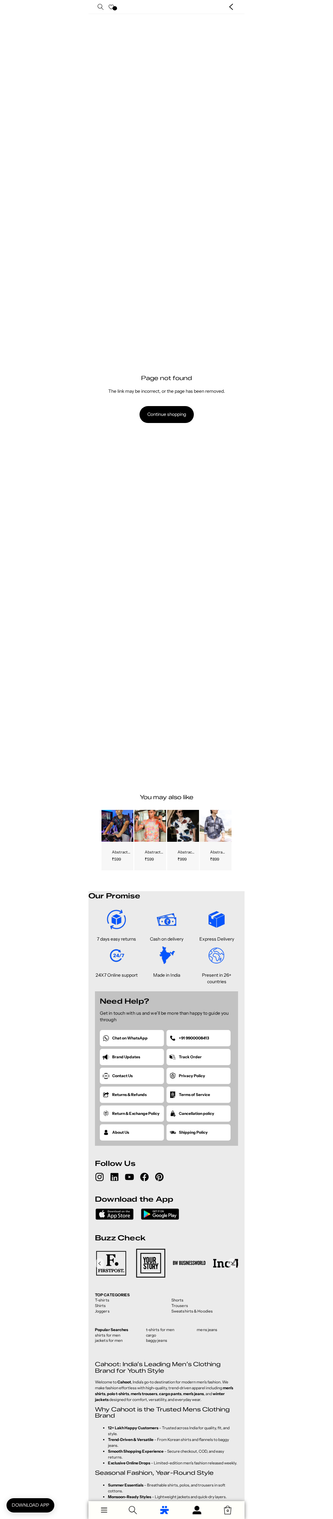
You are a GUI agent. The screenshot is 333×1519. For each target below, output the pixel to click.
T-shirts (102, 1300)
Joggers (102, 1311)
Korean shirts (179, 1439)
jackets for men (109, 1340)
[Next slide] (128, 826)
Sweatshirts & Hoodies (192, 1311)
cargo (151, 1335)
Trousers (179, 1305)
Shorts (177, 1300)
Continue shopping (166, 414)
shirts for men (107, 1335)
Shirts (100, 1305)
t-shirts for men (160, 1329)
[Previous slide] (106, 826)
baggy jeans (156, 1340)
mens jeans (207, 1329)
